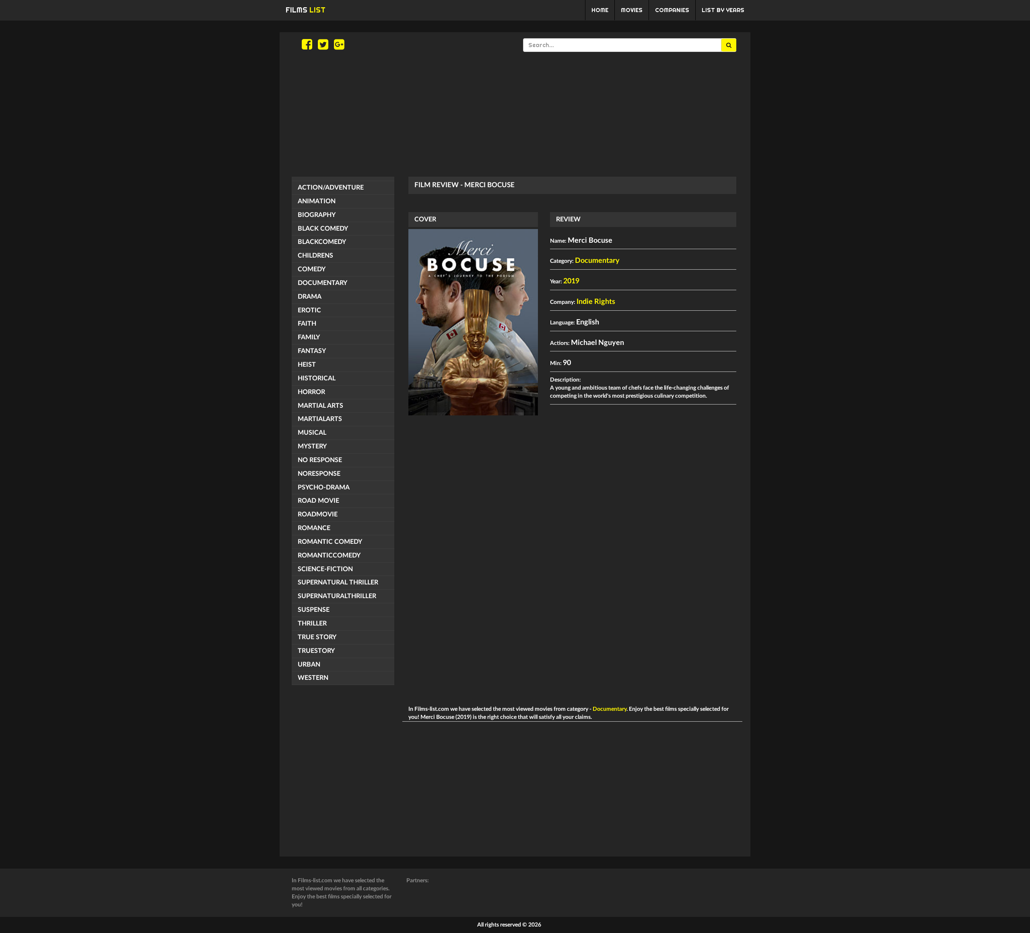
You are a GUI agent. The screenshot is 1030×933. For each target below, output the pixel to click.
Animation (317, 201)
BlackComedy (322, 242)
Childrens (315, 255)
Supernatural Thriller (338, 582)
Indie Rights (596, 301)
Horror (311, 392)
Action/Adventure (331, 187)
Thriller (312, 623)
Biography (317, 215)
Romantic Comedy (330, 542)
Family (309, 337)
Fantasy (312, 351)
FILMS (305, 9)
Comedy (311, 269)
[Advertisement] (515, 114)
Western (313, 678)
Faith (307, 323)
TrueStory (316, 651)
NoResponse (319, 474)
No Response (320, 460)
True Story (317, 637)
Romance (314, 528)
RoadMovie (318, 514)
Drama (309, 296)
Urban (309, 664)
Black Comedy (323, 228)
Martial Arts (320, 406)
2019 (571, 281)
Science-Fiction (325, 569)
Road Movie (318, 500)
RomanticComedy (329, 555)
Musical (312, 432)
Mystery (312, 446)
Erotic (309, 310)
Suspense (314, 610)
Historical (317, 378)
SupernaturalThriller (337, 596)
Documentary (322, 283)
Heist (307, 364)
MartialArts (320, 419)
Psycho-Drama (324, 487)
